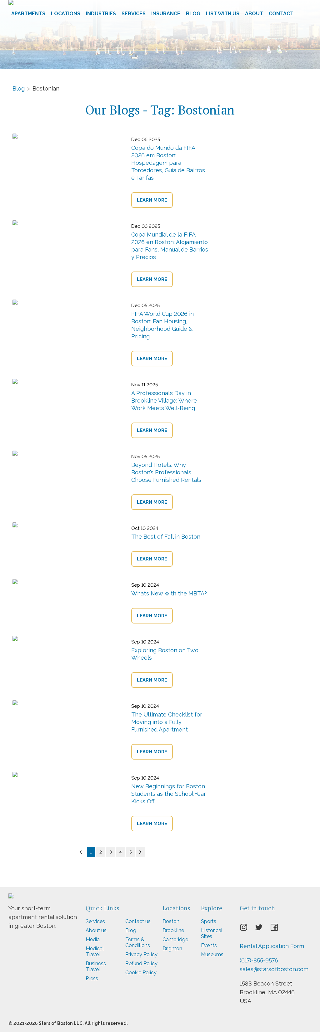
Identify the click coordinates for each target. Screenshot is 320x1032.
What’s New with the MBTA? (169, 593)
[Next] (140, 852)
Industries (101, 14)
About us (96, 930)
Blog (193, 14)
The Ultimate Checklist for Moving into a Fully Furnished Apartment (166, 722)
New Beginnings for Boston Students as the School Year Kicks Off (168, 794)
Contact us (138, 921)
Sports (208, 921)
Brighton (172, 948)
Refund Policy (141, 963)
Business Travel (96, 966)
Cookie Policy (141, 973)
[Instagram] (247, 929)
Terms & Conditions (137, 942)
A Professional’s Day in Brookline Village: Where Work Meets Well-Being (164, 400)
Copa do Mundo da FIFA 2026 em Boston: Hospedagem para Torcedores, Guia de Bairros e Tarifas (168, 162)
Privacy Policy (141, 954)
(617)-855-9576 (259, 960)
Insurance (165, 14)
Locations (65, 14)
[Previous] (81, 852)
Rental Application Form (272, 946)
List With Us (222, 14)
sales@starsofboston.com (274, 969)
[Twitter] (262, 929)
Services (134, 14)
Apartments (28, 14)
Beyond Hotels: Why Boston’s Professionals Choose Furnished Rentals (166, 472)
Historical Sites (211, 933)
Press (92, 978)
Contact (281, 14)
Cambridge (175, 939)
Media (93, 939)
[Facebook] (278, 929)
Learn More (152, 200)
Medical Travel (95, 951)
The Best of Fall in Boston (165, 536)
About (254, 14)
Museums (212, 954)
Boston (170, 921)
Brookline (173, 930)
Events (209, 945)
